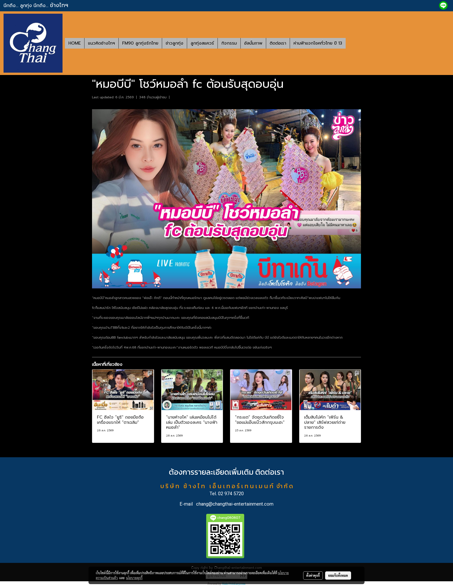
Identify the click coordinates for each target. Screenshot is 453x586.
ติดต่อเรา (278, 43)
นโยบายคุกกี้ (134, 578)
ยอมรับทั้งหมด (338, 575)
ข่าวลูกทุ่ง (174, 43)
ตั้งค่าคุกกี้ (313, 575)
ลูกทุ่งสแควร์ (202, 43)
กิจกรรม (229, 43)
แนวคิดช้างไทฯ (101, 43)
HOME (74, 43)
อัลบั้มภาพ (253, 43)
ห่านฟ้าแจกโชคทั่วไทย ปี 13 (318, 43)
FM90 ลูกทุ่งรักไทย (140, 43)
